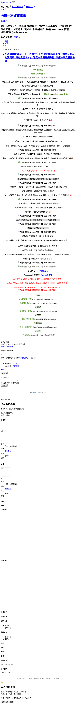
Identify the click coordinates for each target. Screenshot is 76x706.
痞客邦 (21, 358)
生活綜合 (16, 363)
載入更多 (4, 373)
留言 (25, 358)
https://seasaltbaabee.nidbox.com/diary (45, 327)
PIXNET (23, 678)
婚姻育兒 (17, 37)
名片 (6, 45)
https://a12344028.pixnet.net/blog (45, 319)
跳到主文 (4, 21)
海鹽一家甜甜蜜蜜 (13, 15)
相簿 (6, 41)
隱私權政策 (49, 678)
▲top (2, 369)
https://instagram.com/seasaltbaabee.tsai (44, 299)
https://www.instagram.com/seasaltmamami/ (43, 303)
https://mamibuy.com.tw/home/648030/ (42, 335)
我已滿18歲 (5, 702)
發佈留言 (4, 385)
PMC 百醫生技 (42, 271)
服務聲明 (56, 678)
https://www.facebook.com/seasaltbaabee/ (44, 311)
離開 (11, 702)
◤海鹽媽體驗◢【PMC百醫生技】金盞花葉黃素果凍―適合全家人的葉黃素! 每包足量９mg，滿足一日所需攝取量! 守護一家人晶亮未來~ (40, 57)
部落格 (7, 43)
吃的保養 (16, 366)
